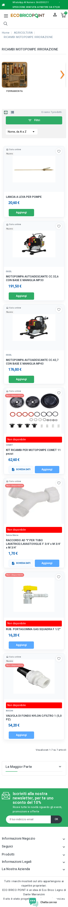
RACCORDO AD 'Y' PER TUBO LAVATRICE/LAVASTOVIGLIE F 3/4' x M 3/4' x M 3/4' (33, 544)
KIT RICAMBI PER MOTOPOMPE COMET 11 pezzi (33, 452)
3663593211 (42, 2)
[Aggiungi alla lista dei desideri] (59, 151)
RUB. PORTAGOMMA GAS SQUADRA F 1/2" (33, 629)
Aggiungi (21, 212)
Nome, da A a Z (22, 131)
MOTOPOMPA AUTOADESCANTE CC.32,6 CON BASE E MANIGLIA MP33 (32, 278)
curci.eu (60, 899)
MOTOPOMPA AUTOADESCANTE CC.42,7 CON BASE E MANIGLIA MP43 (32, 362)
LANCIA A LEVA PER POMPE (24, 197)
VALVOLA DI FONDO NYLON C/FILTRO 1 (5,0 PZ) (34, 717)
